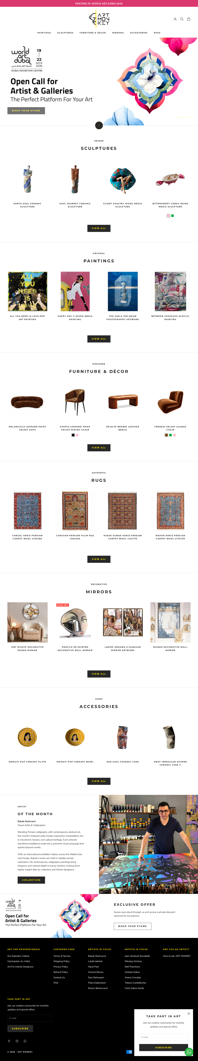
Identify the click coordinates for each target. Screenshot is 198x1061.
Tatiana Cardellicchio (135, 982)
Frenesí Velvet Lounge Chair (170, 428)
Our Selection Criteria (18, 956)
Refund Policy (61, 972)
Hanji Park (93, 966)
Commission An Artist (18, 961)
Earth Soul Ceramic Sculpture (28, 205)
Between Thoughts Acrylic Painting (170, 317)
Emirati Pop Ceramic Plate (27, 762)
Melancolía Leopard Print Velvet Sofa (27, 428)
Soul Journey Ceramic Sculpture (75, 205)
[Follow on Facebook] (9, 1041)
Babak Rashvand (97, 956)
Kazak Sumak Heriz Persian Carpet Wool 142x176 (123, 537)
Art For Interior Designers (20, 966)
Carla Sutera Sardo (134, 988)
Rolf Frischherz (132, 966)
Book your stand (132, 926)
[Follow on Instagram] (17, 1041)
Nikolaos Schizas (133, 961)
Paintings (44, 33)
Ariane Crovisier (133, 977)
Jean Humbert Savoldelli (137, 956)
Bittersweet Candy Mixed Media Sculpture (171, 205)
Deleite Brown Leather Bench (122, 428)
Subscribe (163, 1047)
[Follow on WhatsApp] (25, 1041)
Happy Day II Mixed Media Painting (75, 317)
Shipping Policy (62, 961)
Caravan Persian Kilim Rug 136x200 (75, 537)
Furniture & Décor (93, 33)
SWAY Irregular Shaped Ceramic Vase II (170, 763)
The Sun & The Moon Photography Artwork (122, 317)
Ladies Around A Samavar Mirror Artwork (123, 648)
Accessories (139, 33)
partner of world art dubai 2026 (99, 3)
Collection (31, 880)
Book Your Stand (26, 109)
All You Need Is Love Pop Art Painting (27, 317)
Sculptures (65, 33)
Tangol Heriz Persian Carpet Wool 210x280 (27, 537)
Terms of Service (62, 956)
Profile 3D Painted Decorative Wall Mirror (75, 648)
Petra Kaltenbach (97, 982)
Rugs (157, 33)
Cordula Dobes (132, 972)
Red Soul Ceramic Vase (123, 762)
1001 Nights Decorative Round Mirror (27, 648)
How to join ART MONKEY (177, 956)
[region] (99, 81)
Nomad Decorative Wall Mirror (170, 648)
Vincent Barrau (95, 972)
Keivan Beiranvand (98, 988)
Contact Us (59, 977)
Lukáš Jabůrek (95, 961)
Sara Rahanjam (96, 977)
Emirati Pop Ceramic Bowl (75, 762)
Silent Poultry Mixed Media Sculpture (122, 205)
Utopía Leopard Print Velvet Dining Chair (75, 428)
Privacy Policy (61, 966)
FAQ (56, 982)
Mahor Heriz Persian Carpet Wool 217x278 (170, 537)
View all (99, 228)
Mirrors (118, 33)
